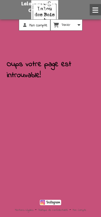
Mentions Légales (24, 210)
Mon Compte (79, 210)
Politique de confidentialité (53, 210)
